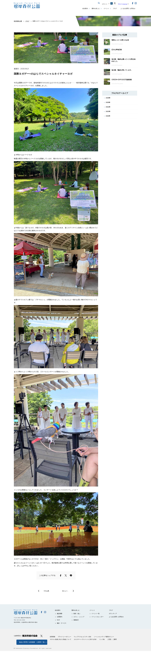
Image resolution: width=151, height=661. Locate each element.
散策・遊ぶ (77, 613)
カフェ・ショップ (79, 617)
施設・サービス (61, 623)
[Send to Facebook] (61, 575)
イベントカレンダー (98, 617)
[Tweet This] (66, 575)
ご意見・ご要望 (112, 639)
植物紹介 (76, 620)
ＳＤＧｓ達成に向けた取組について (60, 639)
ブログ (115, 8)
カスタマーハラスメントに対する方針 (85, 639)
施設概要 (59, 613)
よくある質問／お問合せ (128, 8)
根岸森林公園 (25, 612)
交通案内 (59, 617)
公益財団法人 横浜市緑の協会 (25, 636)
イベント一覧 (96, 613)
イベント (106, 8)
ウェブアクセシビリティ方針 (82, 636)
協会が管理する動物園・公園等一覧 (31, 642)
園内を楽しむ (96, 8)
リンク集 (102, 639)
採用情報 (52, 636)
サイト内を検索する (98, 3)
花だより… (65, 591)
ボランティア (113, 613)
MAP (58, 620)
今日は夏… (47, 591)
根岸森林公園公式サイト (27, 5)
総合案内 (85, 8)
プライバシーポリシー (64, 636)
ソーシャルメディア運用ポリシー (104, 636)
